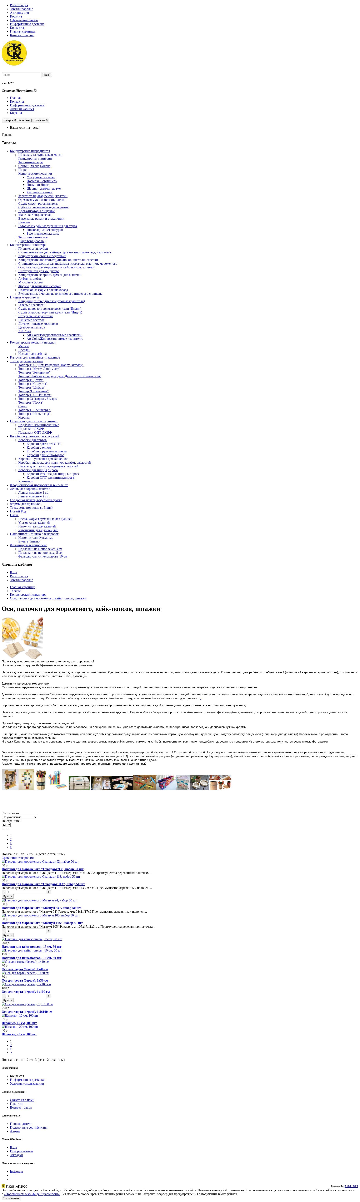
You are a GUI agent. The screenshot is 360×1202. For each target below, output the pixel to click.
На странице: (11, 821)
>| (11, 847)
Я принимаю (11, 1198)
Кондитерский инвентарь (28, 245)
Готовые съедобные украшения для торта (47, 226)
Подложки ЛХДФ (31, 428)
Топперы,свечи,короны (26, 361)
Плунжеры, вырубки (33, 248)
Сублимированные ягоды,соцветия (43, 207)
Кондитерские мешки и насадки (33, 342)
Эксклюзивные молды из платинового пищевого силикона (60, 293)
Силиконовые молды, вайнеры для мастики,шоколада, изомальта (64, 252)
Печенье (24, 222)
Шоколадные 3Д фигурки (45, 230)
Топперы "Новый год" (34, 413)
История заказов (21, 1151)
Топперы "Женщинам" (34, 372)
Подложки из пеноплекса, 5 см (40, 552)
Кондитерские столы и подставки (42, 256)
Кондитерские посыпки (35, 173)
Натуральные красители (35, 316)
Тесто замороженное (33, 237)
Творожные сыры (30, 162)
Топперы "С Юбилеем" (34, 395)
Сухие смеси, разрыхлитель (38, 203)
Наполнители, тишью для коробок (34, 534)
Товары (15, 591)
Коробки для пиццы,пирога (38, 470)
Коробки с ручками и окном (47, 451)
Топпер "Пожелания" (33, 391)
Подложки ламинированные (38, 425)
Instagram (16, 1171)
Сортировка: (11, 813)
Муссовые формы (31, 282)
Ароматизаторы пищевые (36, 211)
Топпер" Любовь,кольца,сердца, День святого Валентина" (59, 376)
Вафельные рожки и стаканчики (41, 218)
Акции (15, 1131)
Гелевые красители (31, 305)
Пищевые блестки (31, 320)
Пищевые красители (24, 297)
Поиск (46, 74)
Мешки (23, 346)
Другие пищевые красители (38, 323)
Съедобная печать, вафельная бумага (36, 500)
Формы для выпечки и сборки (39, 286)
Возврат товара (21, 1107)
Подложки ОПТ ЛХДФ (35, 432)
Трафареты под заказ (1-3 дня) (31, 507)
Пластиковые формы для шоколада (43, 290)
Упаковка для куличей (34, 522)
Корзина (16, 16)
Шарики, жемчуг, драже (44, 188)
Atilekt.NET (351, 1186)
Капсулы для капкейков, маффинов (35, 357)
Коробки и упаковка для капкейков (43, 459)
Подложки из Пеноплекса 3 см (40, 549)
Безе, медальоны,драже (43, 233)
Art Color (24, 331)
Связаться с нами (22, 1100)
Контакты (17, 27)
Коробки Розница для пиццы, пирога (53, 474)
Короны (24, 417)
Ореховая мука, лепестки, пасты (41, 199)
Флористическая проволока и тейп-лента (39, 485)
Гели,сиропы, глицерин (35, 158)
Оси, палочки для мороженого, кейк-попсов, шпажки (56, 267)
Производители (21, 1123)
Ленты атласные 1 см (33, 492)
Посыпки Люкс (38, 184)
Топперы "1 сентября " (34, 410)
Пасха (14, 515)
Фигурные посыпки (41, 177)
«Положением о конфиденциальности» (32, 1194)
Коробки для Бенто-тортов (45, 455)
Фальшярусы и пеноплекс (28, 545)
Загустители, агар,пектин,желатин (43, 196)
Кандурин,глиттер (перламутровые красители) (51, 301)
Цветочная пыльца (31, 327)
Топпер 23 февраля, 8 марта (38, 398)
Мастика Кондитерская (34, 214)
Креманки (25, 481)
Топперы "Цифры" (31, 387)
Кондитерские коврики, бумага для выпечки (49, 275)
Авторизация (19, 12)
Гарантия (16, 1103)
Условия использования (27, 1083)
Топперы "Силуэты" (33, 383)
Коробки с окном (39, 447)
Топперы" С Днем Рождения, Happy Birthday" (51, 365)
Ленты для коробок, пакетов (30, 489)
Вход (13, 572)
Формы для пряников (25, 504)
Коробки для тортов (32, 440)
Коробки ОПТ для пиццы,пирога (50, 477)
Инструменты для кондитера (38, 271)
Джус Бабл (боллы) (31, 241)
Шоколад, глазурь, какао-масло (40, 154)
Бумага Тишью (29, 541)
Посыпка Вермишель (42, 181)
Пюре (22, 169)
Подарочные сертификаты (29, 1127)
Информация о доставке (27, 24)
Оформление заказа (24, 20)
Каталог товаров (22, 35)
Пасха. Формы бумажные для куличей (45, 519)
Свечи (22, 406)
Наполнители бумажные (35, 537)
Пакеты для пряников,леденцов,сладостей (48, 466)
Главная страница (22, 31)
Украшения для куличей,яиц (38, 530)
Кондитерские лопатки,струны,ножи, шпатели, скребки (58, 260)
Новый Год (18, 511)
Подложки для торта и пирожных (34, 421)
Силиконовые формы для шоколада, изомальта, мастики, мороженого (67, 263)
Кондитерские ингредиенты (30, 151)
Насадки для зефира (32, 353)
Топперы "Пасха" (30, 402)
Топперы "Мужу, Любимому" (39, 368)
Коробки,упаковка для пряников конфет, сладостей (54, 462)
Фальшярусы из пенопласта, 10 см (42, 556)
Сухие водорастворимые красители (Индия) (49, 308)
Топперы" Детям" (31, 380)
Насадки (24, 350)
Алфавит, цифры (30, 278)
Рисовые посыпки (39, 192)
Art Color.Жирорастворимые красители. (55, 338)
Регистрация (19, 5)
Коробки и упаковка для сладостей (34, 436)
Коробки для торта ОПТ (44, 444)
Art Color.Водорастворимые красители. (54, 335)
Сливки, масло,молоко (34, 166)
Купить (7, 896)
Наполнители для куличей (37, 526)
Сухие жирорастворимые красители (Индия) (50, 312)
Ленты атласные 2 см (33, 496)
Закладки (16, 1155)
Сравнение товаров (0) (18, 858)
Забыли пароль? (21, 9)
